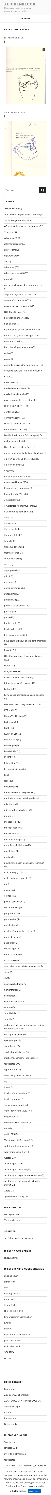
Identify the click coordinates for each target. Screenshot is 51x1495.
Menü (27, 18)
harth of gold (10, 623)
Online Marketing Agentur (21, 1238)
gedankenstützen (13, 588)
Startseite (9, 1389)
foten (7, 541)
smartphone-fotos (13, 1034)
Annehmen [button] (34, 1491)
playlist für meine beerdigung (19, 931)
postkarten (9, 943)
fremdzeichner (11, 553)
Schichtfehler (11, 990)
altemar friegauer (13, 244)
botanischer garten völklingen (19, 335)
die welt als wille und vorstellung (20, 459)
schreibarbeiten (12, 1001)
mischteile (9, 804)
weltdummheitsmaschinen (17, 1146)
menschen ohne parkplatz (17, 792)
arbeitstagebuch (12, 273)
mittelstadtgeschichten (16, 810)
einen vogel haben (13, 482)
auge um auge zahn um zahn (18, 294)
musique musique (13, 839)
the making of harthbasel (16, 1075)
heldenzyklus (10, 629)
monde (7, 816)
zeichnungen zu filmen (15, 1169)
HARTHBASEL (11, 1448)
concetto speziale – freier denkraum (22, 370)
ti (5, 1081)
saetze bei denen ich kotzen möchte (22, 966)
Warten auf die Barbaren (16, 1140)
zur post (8, 1358)
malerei (8, 786)
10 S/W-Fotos (11, 208)
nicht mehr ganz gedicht (16, 878)
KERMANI (9, 710)
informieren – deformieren (17, 683)
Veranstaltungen (12, 1220)
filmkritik (8, 523)
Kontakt (8, 1412)
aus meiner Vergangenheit (17, 306)
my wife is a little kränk (15, 845)
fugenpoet (9, 570)
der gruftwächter (12, 418)
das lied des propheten (15, 388)
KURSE (7, 757)
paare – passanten (13, 901)
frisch (7, 564)
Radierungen (10, 948)
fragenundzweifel (13, 547)
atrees (7, 279)
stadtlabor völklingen (14, 1052)
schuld (7, 1019)
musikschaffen (11, 833)
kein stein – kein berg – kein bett (20, 704)
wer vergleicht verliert (15, 1152)
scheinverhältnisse (13, 984)
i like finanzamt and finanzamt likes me (23, 656)
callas (7, 353)
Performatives (11, 907)
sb (5, 978)
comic (7, 359)
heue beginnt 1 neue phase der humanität (25, 641)
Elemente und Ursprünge (16, 488)
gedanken (9, 582)
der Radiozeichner (13, 429)
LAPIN (7, 1323)
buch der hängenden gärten (18, 347)
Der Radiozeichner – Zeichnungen (21, 435)
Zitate (7, 1190)
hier (24, 1491)
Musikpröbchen (12, 1214)
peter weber (10, 919)
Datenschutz (10, 1424)
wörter (7, 1158)
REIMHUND (10, 960)
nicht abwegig (11, 872)
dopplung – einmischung (16, 476)
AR (5, 261)
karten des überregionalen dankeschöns (24, 695)
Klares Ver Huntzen (14, 716)
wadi (6, 1128)
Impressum (10, 1418)
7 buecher (9, 232)
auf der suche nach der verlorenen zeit (23, 285)
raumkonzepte (11, 954)
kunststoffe (10, 751)
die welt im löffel (12, 464)
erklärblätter (10, 500)
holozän (8, 650)
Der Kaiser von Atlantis (15, 423)
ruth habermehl (12, 1346)
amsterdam (10, 250)
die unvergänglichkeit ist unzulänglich (23, 453)
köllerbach (9, 722)
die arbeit (9, 1299)
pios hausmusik (12, 1340)
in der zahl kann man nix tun (18, 677)
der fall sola (10, 412)
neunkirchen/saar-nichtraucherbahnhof (24, 863)
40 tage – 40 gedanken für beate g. (21, 226)
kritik (6, 728)
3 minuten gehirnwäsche (16, 220)
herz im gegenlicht (13, 635)
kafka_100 (9, 689)
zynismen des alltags (14, 1196)
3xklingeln (9, 1442)
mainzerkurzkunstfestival (17, 1334)
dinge (7, 470)
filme (6, 517)
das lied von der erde (14, 394)
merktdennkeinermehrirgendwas (21, 798)
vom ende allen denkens (16, 1122)
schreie (8, 1007)
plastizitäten (10, 925)
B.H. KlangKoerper (13, 312)
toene (7, 1087)
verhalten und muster (15, 1105)
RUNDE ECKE (11, 1258)
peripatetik (9, 913)
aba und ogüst (11, 1276)
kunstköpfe (10, 745)
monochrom (10, 822)
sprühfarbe (9, 1046)
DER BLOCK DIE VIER (14, 406)
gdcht (7, 576)
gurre (7, 617)
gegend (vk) (10, 599)
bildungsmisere (12, 1293)
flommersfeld (11, 535)
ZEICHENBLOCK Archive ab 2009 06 (22, 1401)
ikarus (7, 665)
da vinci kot (9, 382)
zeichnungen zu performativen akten (22, 1175)
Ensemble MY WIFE (14, 494)
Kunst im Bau (11, 734)
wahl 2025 (9, 1134)
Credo (7, 376)
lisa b (6, 775)
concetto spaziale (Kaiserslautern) (21, 365)
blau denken (10, 323)
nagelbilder (10, 851)
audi (6, 1287)
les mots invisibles (13, 769)
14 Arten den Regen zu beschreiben (22, 214)
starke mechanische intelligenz (19, 1058)
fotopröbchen (11, 1305)
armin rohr (9, 1281)
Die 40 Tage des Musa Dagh (18, 447)
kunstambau (10, 739)
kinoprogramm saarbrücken (18, 1317)
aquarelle (9, 255)
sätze (7, 972)
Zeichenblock (20, 4)
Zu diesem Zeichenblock (16, 1395)
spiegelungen (11, 1040)
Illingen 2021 (10, 671)
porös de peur (11, 937)
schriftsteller (10, 1013)
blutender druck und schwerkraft (20, 329)
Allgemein (9, 238)
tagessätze (9, 1064)
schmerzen (9, 995)
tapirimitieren (11, 1069)
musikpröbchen (12, 827)
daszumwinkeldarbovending (18, 400)
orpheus (8, 896)
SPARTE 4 (9, 1352)
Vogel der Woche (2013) (16, 1110)
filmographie (10, 529)
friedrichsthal (11, 558)
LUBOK (7, 1328)
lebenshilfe (10, 763)
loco (6, 781)
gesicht (8, 611)
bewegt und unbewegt (15, 318)
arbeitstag (9, 267)
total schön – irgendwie (15, 1093)
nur (6, 884)
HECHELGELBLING (13, 1311)
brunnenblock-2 (12, 341)
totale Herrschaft (13, 1099)
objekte (8, 890)
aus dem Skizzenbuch (15, 300)
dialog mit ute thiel (13, 441)
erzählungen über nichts (16, 511)
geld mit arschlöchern (15, 605)
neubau (8, 857)
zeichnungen (10, 1163)
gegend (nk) (10, 594)
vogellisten (9, 1116)
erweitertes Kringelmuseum (18, 506)
